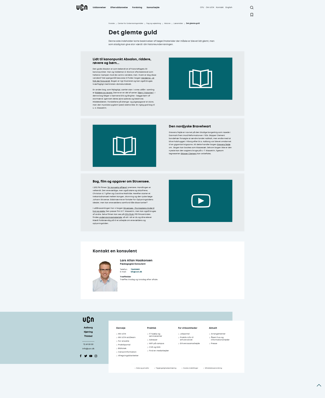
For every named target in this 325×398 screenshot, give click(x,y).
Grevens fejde (223, 144)
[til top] (319, 385)
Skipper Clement (189, 154)
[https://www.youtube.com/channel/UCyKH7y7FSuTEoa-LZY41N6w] (91, 356)
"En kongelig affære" (117, 187)
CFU (202, 7)
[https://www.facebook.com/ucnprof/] (81, 356)
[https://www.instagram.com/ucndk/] (96, 356)
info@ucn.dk (88, 349)
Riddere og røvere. (104, 93)
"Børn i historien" (146, 93)
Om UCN (210, 7)
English (228, 7)
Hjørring (88, 332)
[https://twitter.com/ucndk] (86, 356)
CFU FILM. (129, 214)
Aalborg (88, 328)
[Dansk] (82, 10)
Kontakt (220, 7)
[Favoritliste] (252, 14)
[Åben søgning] (252, 7)
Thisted (88, 336)
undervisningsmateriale (110, 217)
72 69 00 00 (88, 344)
